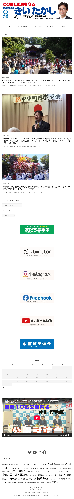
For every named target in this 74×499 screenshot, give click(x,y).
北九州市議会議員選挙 (28, 468)
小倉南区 (18, 474)
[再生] (5, 435)
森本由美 (25, 479)
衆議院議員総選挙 (21, 482)
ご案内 (64, 26)
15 (57, 374)
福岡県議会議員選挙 (63, 479)
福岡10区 (43, 478)
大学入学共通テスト (47, 471)
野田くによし (43, 482)
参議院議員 (66, 468)
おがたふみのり (15, 464)
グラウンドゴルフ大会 (36, 464)
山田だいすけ (33, 475)
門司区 (55, 482)
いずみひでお (6, 464)
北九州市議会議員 (14, 468)
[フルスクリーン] (69, 435)
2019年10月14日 (6, 135)
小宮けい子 (26, 475)
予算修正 (45, 464)
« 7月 (3, 387)
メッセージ (33, 26)
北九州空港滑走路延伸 (50, 468)
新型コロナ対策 (9, 478)
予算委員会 (52, 464)
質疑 (38, 482)
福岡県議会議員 (52, 479)
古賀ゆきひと (9, 471)
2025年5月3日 (5, 77)
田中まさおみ (32, 479)
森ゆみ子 (20, 479)
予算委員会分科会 (61, 464)
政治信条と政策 (25, 26)
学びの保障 (65, 471)
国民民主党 (36, 471)
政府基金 (39, 475)
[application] (37, 417)
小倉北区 (7, 474)
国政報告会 (30, 471)
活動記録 (40, 26)
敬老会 (57, 475)
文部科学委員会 (65, 475)
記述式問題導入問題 (31, 482)
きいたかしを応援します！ (52, 26)
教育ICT (53, 475)
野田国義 (49, 482)
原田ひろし (59, 468)
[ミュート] (66, 435)
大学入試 (58, 471)
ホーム (8, 26)
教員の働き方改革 (46, 475)
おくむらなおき (24, 464)
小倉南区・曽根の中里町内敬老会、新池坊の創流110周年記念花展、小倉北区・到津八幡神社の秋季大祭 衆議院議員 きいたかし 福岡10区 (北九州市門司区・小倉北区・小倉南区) (36, 141)
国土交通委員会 (20, 471)
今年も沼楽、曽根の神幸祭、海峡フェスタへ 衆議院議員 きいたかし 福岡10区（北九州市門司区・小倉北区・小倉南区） (36, 81)
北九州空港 (40, 468)
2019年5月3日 (5, 183)
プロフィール (16, 26)
